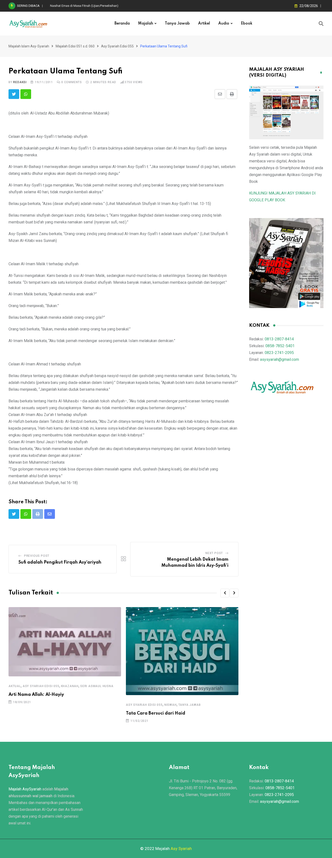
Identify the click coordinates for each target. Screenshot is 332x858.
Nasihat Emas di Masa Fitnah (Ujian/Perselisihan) (84, 6)
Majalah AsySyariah (25, 789)
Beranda (122, 24)
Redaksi (20, 82)
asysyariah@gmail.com (279, 359)
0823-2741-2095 (279, 352)
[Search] (321, 24)
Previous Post (36, 555)
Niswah (170, 705)
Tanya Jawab (177, 24)
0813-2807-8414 (279, 339)
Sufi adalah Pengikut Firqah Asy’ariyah (59, 562)
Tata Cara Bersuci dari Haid (155, 713)
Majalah (145, 24)
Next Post (214, 553)
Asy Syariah (181, 848)
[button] (224, 593)
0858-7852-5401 (280, 346)
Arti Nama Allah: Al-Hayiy (36, 694)
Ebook (246, 24)
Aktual (15, 686)
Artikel (204, 24)
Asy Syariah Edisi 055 (41, 686)
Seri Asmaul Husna (97, 686)
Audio (223, 24)
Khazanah (70, 686)
